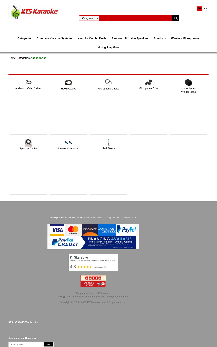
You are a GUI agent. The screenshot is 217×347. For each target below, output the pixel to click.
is (24, 322)
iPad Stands (108, 148)
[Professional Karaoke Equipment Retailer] (33, 12)
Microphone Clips (148, 88)
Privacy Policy (75, 217)
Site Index (132, 218)
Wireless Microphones (185, 38)
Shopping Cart (109, 218)
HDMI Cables (68, 88)
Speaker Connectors (68, 148)
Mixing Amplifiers (108, 47)
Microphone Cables (108, 88)
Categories (24, 38)
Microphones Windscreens (188, 90)
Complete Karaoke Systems (54, 38)
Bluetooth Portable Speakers (130, 38)
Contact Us (62, 217)
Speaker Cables (28, 148)
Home (12, 58)
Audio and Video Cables (28, 88)
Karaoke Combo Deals (91, 38)
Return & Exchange (93, 217)
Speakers (160, 38)
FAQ (118, 218)
